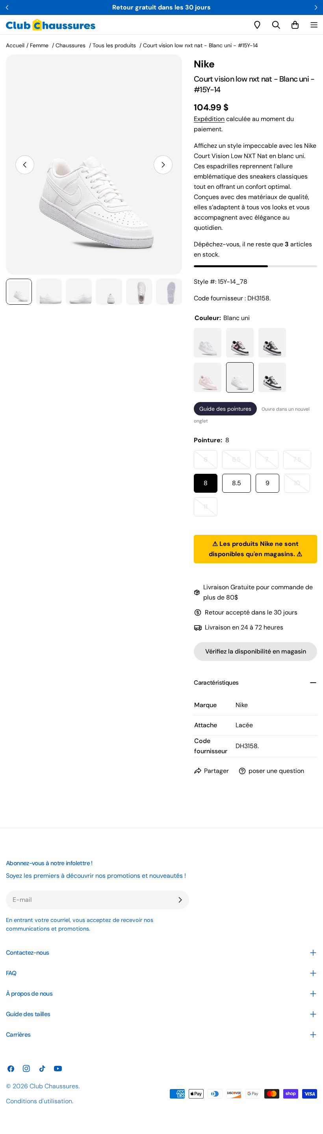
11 (210, 509)
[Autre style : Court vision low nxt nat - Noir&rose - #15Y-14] (240, 343)
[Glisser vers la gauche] (24, 164)
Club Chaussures (54, 1086)
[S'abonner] (180, 900)
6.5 (241, 462)
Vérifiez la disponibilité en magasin (255, 651)
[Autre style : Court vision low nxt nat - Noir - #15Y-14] (272, 377)
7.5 (302, 462)
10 (302, 486)
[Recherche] (276, 25)
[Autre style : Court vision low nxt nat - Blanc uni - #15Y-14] (240, 377)
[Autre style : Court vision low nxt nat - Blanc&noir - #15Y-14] (272, 343)
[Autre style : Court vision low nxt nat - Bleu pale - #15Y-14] (207, 343)
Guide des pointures (225, 408)
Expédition (209, 119)
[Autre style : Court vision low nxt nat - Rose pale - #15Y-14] (207, 377)
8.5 (236, 483)
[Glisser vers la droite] (163, 164)
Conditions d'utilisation (39, 1101)
